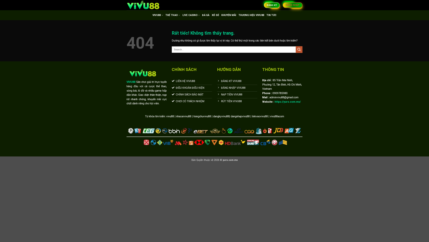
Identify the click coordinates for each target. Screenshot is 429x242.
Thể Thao (171, 15)
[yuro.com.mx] (143, 5)
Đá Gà (205, 15)
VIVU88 (156, 15)
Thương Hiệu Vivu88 (251, 15)
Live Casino (190, 15)
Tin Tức (271, 15)
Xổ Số (215, 15)
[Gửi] (299, 49)
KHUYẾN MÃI (228, 15)
